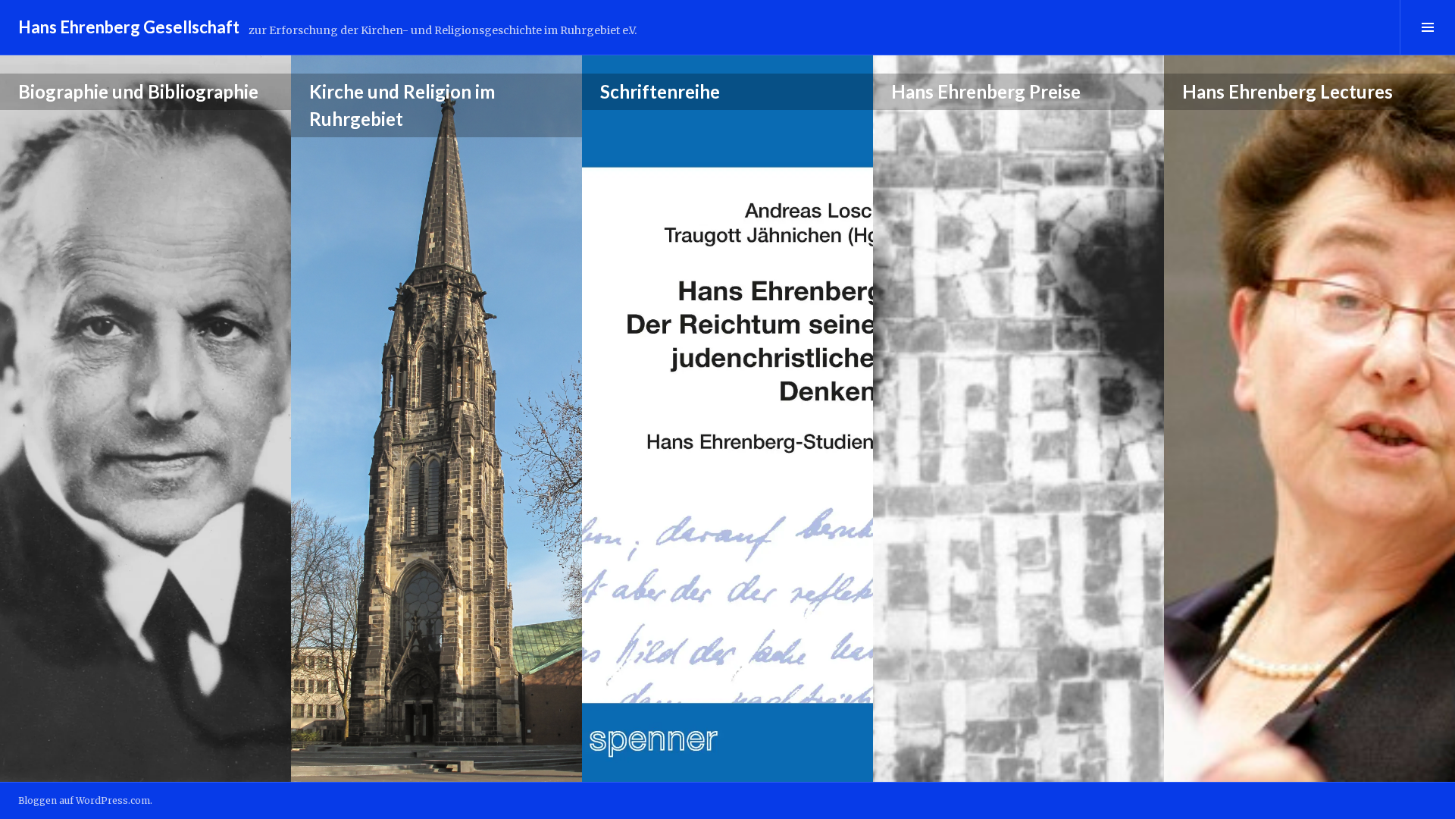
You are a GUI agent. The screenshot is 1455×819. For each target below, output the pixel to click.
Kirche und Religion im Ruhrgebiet (402, 105)
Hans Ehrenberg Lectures (1287, 91)
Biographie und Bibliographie (138, 91)
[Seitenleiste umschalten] (1427, 27)
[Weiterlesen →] (145, 418)
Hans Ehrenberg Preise (986, 91)
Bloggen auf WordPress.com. (85, 800)
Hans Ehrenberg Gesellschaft (128, 27)
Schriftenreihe (660, 91)
